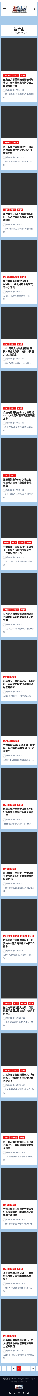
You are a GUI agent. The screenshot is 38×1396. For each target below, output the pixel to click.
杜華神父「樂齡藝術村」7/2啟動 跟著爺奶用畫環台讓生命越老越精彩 (19, 684)
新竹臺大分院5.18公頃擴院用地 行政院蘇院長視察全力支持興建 (18, 217)
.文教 (6, 805)
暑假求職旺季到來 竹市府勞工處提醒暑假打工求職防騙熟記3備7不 (18, 876)
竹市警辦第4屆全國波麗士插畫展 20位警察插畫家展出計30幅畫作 (19, 748)
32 (23, 1368)
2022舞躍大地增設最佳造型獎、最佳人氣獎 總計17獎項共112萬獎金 (18, 351)
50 (33, 1368)
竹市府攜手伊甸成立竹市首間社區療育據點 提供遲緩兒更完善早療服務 (18, 1212)
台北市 (16, 1003)
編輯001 (9, 90)
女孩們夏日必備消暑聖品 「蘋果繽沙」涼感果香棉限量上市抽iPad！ (19, 1077)
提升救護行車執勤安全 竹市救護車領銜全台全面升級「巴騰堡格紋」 (18, 149)
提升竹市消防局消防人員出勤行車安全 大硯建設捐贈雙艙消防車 (18, 1145)
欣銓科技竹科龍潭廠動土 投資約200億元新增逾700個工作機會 (19, 943)
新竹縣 (23, 75)
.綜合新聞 (7, 75)
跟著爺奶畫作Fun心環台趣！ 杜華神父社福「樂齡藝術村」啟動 (19, 482)
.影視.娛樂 (7, 936)
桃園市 (21, 543)
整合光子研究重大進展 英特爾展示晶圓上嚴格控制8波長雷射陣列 (19, 1010)
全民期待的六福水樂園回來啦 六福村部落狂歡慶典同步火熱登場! (19, 617)
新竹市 (16, 75)
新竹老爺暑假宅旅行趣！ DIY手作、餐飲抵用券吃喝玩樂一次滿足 (18, 284)
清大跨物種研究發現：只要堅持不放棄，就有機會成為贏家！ (18, 1276)
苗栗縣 (28, 543)
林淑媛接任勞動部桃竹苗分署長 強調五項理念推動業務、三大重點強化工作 (18, 549)
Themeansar (22, 1382)
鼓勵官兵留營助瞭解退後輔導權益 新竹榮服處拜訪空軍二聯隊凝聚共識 (18, 82)
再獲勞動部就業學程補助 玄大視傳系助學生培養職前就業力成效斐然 (18, 1343)
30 (14, 1368)
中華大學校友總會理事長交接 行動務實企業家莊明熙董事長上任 (19, 812)
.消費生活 (7, 277)
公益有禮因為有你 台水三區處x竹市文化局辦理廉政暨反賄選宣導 (19, 415)
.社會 (6, 210)
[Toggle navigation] (4, 9)
